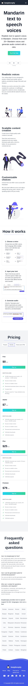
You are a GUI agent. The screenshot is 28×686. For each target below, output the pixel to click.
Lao (4, 627)
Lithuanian (17, 623)
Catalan (17, 650)
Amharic (10, 650)
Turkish (11, 645)
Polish (4, 650)
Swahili (4, 636)
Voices (4, 670)
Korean (17, 609)
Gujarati (11, 618)
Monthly (11, 344)
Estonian (10, 636)
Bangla (17, 613)
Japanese (17, 627)
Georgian (23, 627)
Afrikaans (4, 645)
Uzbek (17, 618)
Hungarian (4, 632)
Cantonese (24, 632)
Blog (9, 670)
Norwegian (24, 641)
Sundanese (24, 636)
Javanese (10, 609)
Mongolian (24, 650)
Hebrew (17, 632)
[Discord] (12, 676)
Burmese (10, 627)
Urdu (4, 623)
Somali (24, 613)
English (11, 632)
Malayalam (11, 623)
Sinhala (4, 609)
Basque (4, 613)
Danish (4, 641)
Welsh (23, 609)
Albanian (4, 618)
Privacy (24, 670)
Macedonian (24, 618)
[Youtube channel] (4, 676)
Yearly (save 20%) (20, 344)
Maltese (11, 641)
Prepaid (5, 344)
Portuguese (17, 645)
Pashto (17, 641)
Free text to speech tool (16, 671)
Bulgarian (10, 613)
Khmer (17, 636)
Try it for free (14, 53)
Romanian (24, 623)
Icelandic (23, 645)
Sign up (14, 367)
